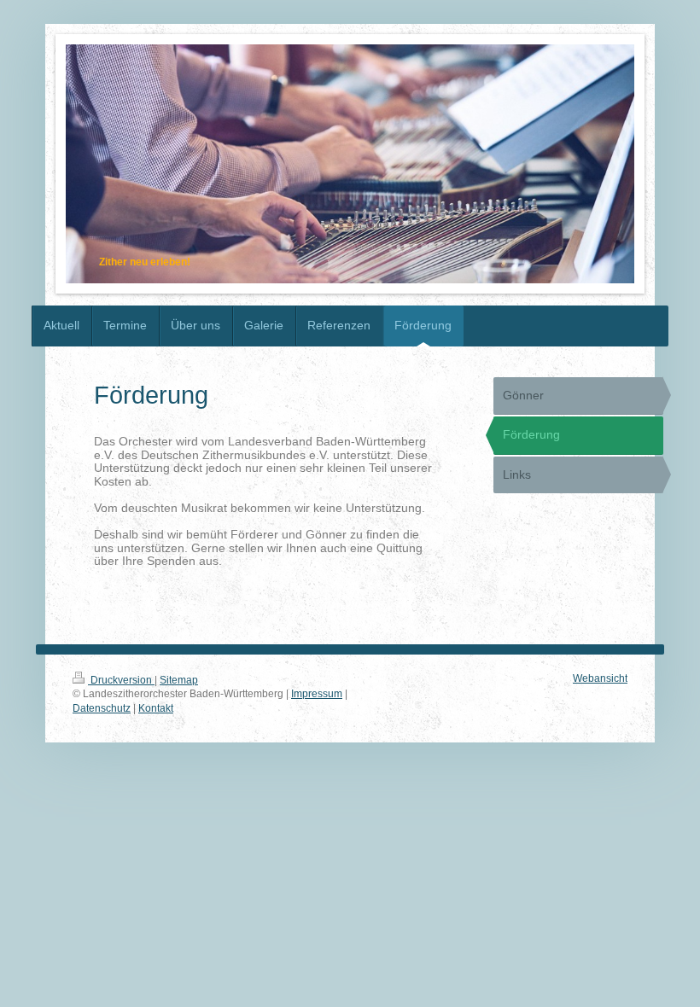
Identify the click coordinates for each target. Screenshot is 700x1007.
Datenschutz (102, 707)
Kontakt (155, 707)
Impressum (316, 693)
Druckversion (121, 679)
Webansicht (600, 678)
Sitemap (179, 679)
